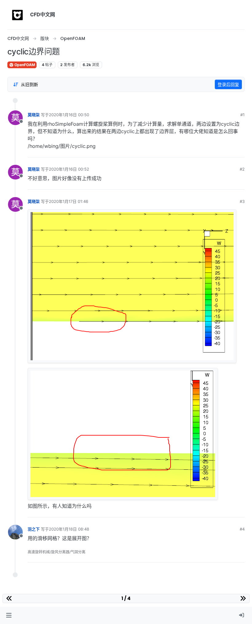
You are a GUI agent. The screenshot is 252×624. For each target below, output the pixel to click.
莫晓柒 (34, 114)
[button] (8, 615)
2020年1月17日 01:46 (68, 201)
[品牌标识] (17, 14)
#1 (242, 114)
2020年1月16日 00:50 (69, 114)
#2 (242, 169)
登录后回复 (228, 84)
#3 (242, 201)
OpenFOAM (24, 64)
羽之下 (34, 529)
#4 (242, 529)
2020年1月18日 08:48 (69, 529)
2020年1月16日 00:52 (69, 169)
